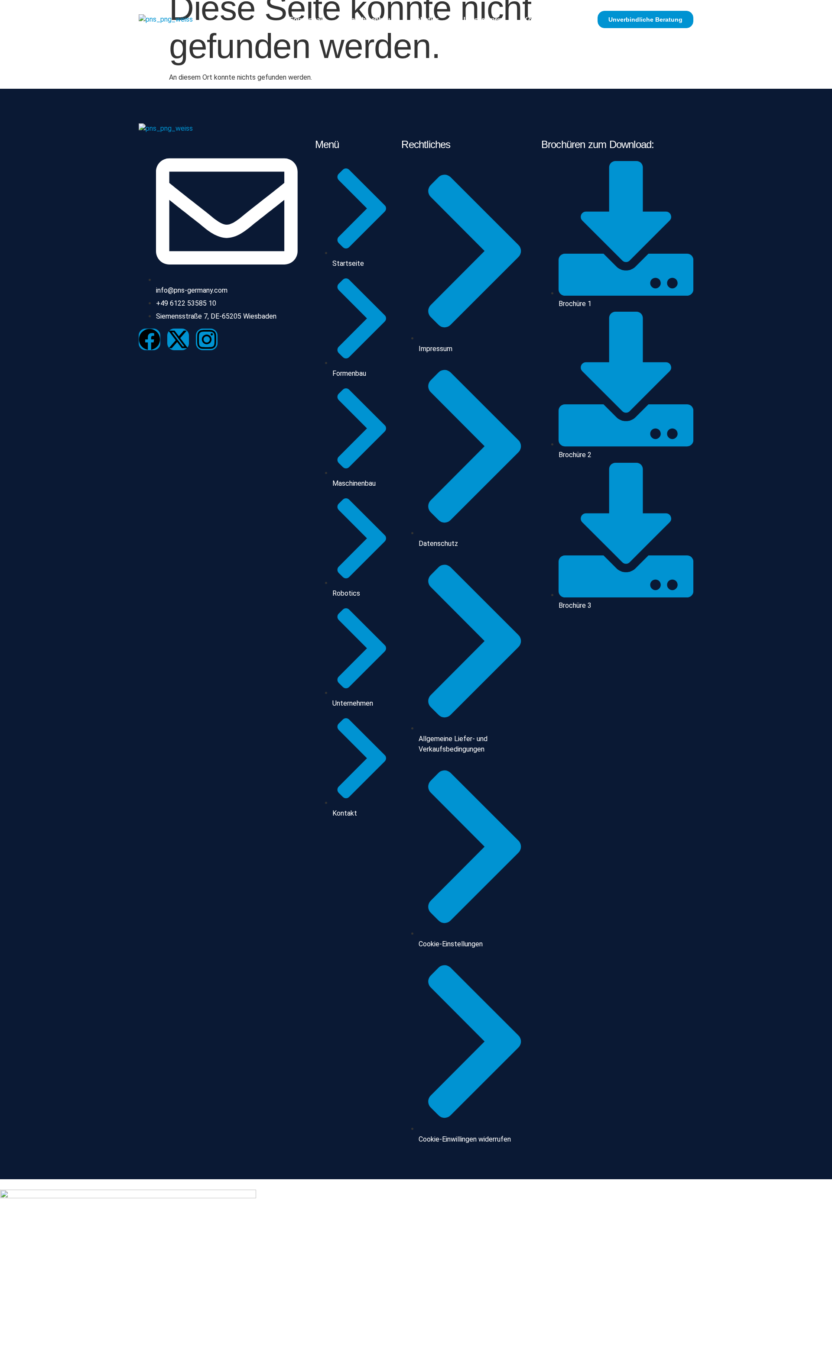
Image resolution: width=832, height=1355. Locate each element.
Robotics (425, 19)
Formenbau (306, 19)
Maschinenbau (368, 19)
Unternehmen (481, 19)
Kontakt (535, 19)
